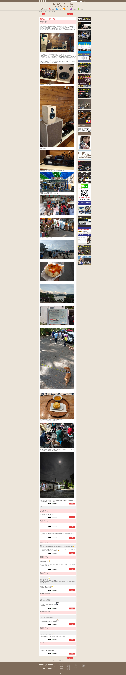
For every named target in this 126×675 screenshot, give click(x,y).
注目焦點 (68, 664)
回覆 (72, 503)
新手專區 (61, 668)
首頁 (40, 11)
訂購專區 (76, 664)
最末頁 (71, 14)
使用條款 (83, 665)
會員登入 (85, 1)
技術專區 (68, 668)
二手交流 (68, 667)
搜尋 (78, 1)
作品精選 (68, 669)
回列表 (44, 14)
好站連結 (76, 667)
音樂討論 (68, 665)
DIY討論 (42, 11)
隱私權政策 (83, 666)
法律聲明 (83, 664)
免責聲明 (83, 667)
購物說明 (76, 665)
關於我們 (61, 664)
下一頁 (68, 14)
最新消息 (61, 666)
